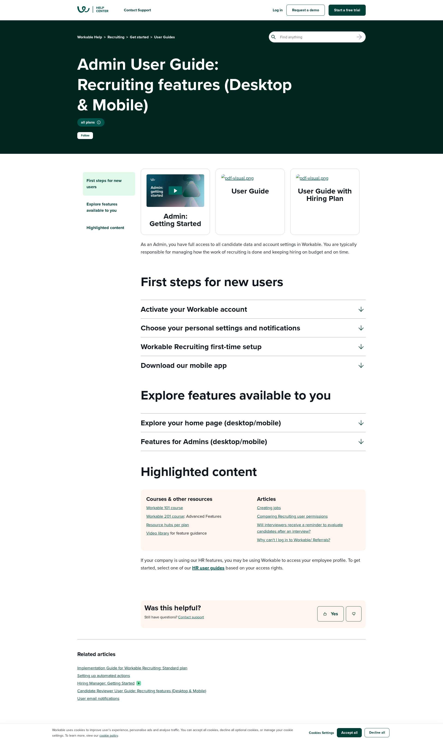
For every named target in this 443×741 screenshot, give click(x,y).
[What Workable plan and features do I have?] (99, 122)
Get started (139, 37)
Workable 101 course (164, 508)
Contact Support (137, 10)
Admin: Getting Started (175, 220)
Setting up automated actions (103, 675)
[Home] (97, 10)
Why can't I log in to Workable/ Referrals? (293, 540)
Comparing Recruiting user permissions (292, 516)
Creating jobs (269, 508)
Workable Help (89, 37)
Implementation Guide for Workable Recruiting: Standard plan (132, 668)
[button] (175, 190)
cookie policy (108, 735)
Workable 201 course (165, 516)
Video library (157, 533)
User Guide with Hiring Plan (325, 194)
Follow (85, 135)
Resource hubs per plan (167, 525)
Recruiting (116, 37)
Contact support (191, 617)
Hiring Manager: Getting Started (106, 683)
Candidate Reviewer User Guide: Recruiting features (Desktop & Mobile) (141, 691)
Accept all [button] (349, 732)
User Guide (250, 190)
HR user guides (208, 567)
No (354, 614)
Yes (331, 614)
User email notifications (98, 698)
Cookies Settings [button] (321, 732)
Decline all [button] (377, 732)
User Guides (164, 37)
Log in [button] (278, 10)
